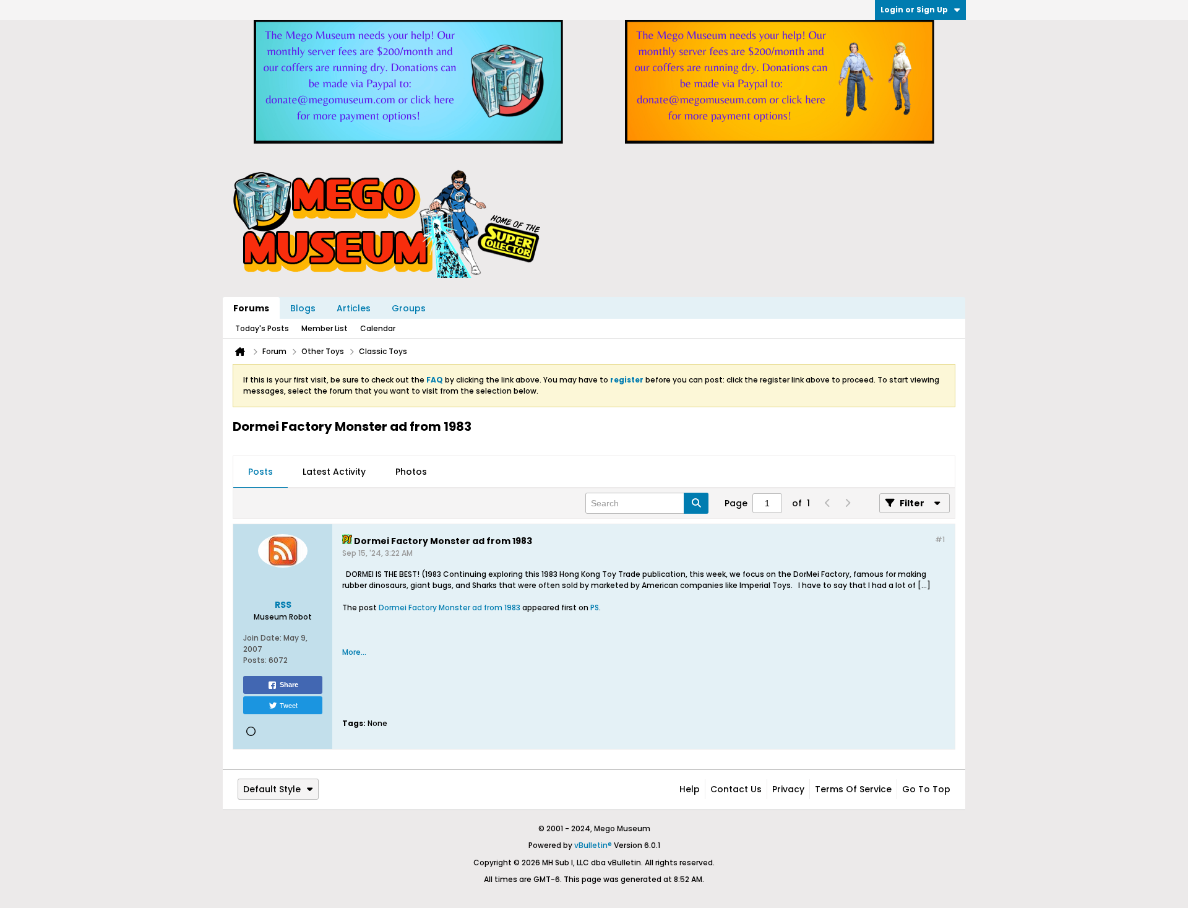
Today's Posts (262, 328)
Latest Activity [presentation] (334, 471)
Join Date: (262, 638)
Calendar (377, 328)
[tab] (260, 472)
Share (289, 684)
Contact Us (736, 789)
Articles (354, 308)
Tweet (289, 705)
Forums (251, 308)
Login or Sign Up (914, 9)
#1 (940, 539)
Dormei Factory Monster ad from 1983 (449, 607)
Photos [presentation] (411, 471)
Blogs (303, 308)
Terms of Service (853, 789)
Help (689, 789)
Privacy (788, 789)
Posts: (255, 660)
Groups (409, 308)
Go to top (926, 789)
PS (594, 607)
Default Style (272, 789)
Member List (324, 328)
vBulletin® (593, 845)
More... (354, 652)
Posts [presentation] (260, 471)
